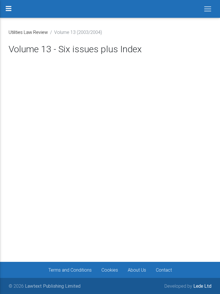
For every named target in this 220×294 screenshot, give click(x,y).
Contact (164, 270)
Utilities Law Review (28, 32)
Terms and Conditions (70, 270)
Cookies (109, 270)
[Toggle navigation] (207, 8)
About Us (137, 270)
